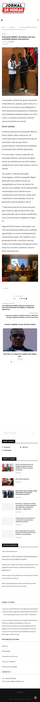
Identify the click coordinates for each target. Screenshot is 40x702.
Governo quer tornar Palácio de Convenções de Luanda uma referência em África (25, 519)
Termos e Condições (8, 661)
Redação (11, 42)
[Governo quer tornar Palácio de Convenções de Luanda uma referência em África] (8, 521)
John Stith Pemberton (22, 479)
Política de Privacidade (9, 667)
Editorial (5, 646)
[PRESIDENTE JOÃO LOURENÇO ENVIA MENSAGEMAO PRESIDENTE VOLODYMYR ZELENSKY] (8, 494)
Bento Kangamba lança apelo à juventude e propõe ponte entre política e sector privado (26, 532)
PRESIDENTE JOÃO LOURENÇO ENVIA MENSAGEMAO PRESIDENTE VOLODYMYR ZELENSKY (26, 492)
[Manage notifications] (35, 697)
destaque (5, 288)
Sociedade (12, 27)
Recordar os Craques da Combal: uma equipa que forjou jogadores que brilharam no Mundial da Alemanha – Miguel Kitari (26, 506)
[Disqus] (20, 392)
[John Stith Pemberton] (8, 482)
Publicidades (6, 651)
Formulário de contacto (10, 656)
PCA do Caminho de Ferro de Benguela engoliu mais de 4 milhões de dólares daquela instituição (24, 467)
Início (3, 27)
